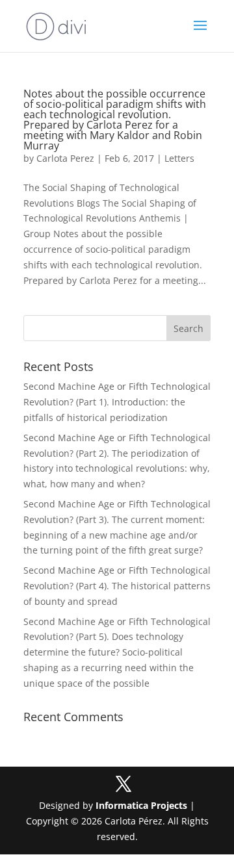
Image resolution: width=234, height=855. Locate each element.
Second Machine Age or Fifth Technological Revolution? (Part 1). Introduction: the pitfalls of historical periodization (117, 402)
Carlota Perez (65, 158)
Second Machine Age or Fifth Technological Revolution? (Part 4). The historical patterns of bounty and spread (117, 585)
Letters (179, 158)
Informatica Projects (141, 805)
